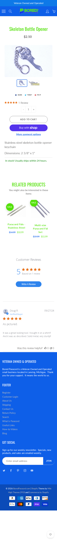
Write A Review (29, 284)
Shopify (34, 488)
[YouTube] (32, 470)
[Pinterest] (18, 470)
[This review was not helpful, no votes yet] (51, 348)
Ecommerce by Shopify (39, 492)
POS (23, 492)
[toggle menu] (3, 11)
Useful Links (8, 425)
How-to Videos (10, 429)
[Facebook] (11, 470)
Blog (4, 433)
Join (49, 461)
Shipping (6, 405)
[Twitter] (4, 470)
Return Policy (9, 413)
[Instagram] (25, 470)
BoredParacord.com (21, 488)
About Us (7, 400)
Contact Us (7, 409)
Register (6, 392)
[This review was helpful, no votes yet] (45, 348)
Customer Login (10, 396)
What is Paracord (10, 421)
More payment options (28, 134)
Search (5, 417)
